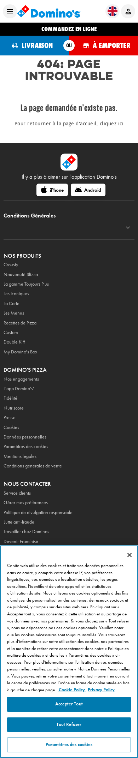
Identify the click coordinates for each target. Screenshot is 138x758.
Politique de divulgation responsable (38, 512)
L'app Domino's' (19, 389)
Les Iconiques (16, 294)
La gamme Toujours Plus (26, 284)
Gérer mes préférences (26, 503)
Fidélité (10, 398)
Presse (10, 417)
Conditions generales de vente (33, 466)
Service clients (17, 493)
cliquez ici (112, 124)
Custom (11, 332)
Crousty (11, 265)
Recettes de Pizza (20, 323)
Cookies (11, 427)
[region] (69, 651)
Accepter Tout (69, 704)
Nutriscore (14, 408)
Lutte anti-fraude (19, 522)
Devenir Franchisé (21, 541)
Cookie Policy (72, 690)
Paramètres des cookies (26, 446)
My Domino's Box (20, 352)
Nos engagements (21, 379)
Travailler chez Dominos (26, 532)
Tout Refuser (69, 724)
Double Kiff (14, 342)
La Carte (11, 303)
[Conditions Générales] (127, 227)
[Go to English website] (112, 11)
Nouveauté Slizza (21, 274)
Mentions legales (20, 456)
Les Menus (14, 313)
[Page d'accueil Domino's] (49, 11)
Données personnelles (25, 437)
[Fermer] (129, 555)
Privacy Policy (101, 690)
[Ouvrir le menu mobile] (10, 11)
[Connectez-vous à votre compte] (128, 11)
